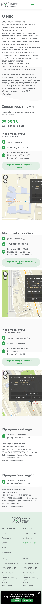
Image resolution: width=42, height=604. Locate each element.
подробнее (25, 599)
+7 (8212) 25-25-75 (9, 568)
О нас (4, 533)
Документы (6, 552)
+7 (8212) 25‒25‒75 (17, 147)
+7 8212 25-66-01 (16, 343)
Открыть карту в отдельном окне (19, 165)
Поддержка (6, 538)
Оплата (5, 543)
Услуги (4, 547)
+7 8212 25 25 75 (29, 533)
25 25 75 (10, 121)
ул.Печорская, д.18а (10, 563)
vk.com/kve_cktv (29, 543)
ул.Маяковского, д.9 (31, 563)
